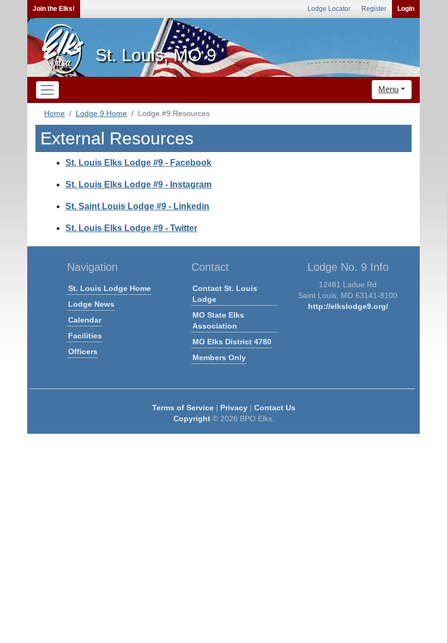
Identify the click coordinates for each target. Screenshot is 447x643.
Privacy (233, 407)
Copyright (191, 418)
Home (54, 113)
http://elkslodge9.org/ (348, 306)
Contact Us (274, 407)
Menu (388, 89)
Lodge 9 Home (101, 113)
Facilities (85, 335)
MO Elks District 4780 (231, 341)
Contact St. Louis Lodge (224, 294)
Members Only (219, 357)
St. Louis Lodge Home (109, 288)
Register (373, 9)
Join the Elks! (54, 9)
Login (405, 9)
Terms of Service (183, 407)
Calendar (84, 320)
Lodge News (91, 304)
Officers (83, 351)
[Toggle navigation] (47, 90)
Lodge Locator (329, 9)
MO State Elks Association (218, 320)
